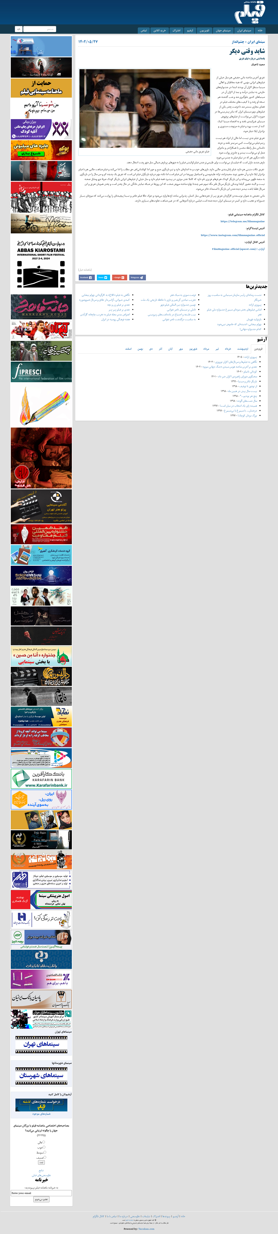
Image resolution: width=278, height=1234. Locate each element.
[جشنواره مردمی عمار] (41, 575)
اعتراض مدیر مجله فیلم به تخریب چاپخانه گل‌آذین (105, 314)
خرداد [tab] (228, 348)
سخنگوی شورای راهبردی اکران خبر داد (237, 376)
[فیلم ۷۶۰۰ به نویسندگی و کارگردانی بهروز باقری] (41, 223)
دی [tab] (151, 348)
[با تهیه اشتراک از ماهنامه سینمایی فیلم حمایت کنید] (41, 87)
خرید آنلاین (159, 30)
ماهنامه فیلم (129, 1220)
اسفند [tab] (128, 348)
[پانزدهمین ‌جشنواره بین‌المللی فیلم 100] (41, 67)
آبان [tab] (170, 348)
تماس (144, 30)
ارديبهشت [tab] (242, 348)
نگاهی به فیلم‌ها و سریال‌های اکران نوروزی (236, 361)
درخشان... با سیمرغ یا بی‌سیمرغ (240, 410)
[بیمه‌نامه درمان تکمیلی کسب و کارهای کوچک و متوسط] (41, 46)
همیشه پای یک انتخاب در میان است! (238, 405)
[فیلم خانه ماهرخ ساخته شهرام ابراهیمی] (41, 306)
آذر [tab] (160, 348)
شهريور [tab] (193, 348)
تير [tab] (217, 348)
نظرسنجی (135, 1216)
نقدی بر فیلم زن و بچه (118, 304)
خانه (260, 30)
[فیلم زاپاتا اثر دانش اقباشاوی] (41, 457)
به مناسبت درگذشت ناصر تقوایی (179, 319)
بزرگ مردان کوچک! (247, 415)
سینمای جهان (223, 30)
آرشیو (190, 30)
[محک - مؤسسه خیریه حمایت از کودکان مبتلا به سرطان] (41, 108)
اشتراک (176, 30)
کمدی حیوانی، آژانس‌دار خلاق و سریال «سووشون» (104, 299)
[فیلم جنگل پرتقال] (41, 350)
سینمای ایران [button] (244, 30)
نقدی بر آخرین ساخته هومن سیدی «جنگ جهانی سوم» (230, 366)
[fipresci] (41, 371)
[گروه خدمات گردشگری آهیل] (41, 554)
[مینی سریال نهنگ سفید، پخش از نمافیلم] (41, 170)
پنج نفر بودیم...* (248, 396)
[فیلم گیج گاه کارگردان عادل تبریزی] (41, 330)
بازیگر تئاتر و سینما (247, 381)
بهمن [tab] (140, 348)
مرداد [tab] (206, 348)
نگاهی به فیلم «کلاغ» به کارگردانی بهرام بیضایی (106, 295)
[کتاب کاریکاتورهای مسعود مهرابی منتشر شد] (41, 197)
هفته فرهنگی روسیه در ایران (115, 319)
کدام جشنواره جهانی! (251, 329)
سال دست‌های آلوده (247, 400)
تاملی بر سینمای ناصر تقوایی (181, 309)
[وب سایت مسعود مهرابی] (41, 404)
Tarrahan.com (146, 1228)
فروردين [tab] (258, 348)
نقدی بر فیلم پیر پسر (119, 309)
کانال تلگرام (98, 1216)
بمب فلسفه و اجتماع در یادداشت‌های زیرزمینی (172, 314)
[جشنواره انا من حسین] (41, 656)
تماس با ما (112, 1216)
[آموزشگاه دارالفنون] (41, 676)
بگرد (18, 29)
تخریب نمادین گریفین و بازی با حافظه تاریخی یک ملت (168, 299)
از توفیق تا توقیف (248, 386)
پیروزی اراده (255, 304)
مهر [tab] (181, 348)
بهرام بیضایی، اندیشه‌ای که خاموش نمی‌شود (239, 324)
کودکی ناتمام (250, 371)
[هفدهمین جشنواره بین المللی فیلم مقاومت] (41, 534)
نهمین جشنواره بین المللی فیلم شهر (178, 304)
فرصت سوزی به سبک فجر (183, 295)
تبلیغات (146, 1216)
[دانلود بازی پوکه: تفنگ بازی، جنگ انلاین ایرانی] (41, 150)
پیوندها (166, 1216)
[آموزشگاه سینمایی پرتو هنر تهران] (41, 506)
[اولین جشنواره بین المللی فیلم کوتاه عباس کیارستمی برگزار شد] (41, 263)
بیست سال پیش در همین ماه (242, 391)
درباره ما (123, 1216)
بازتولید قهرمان (254, 319)
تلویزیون (204, 30)
